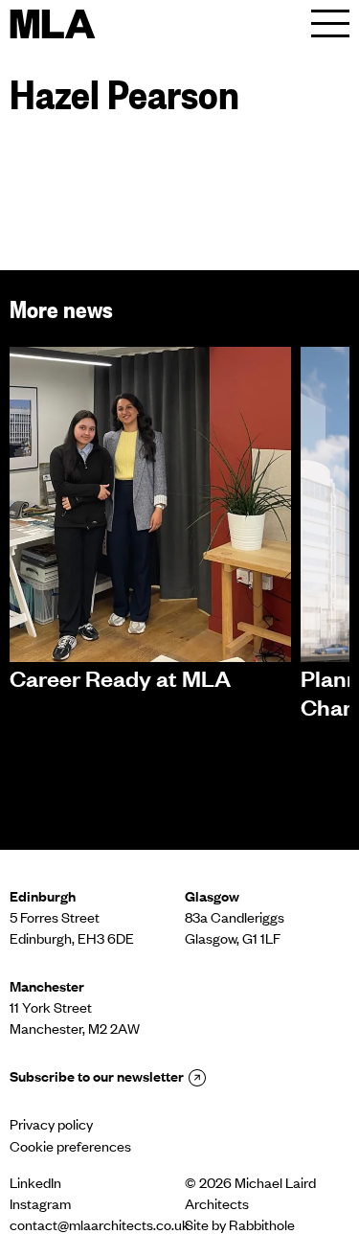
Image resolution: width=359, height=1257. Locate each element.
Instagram (40, 1206)
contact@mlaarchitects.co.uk (92, 1227)
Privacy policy (51, 1126)
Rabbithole (262, 1227)
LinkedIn (35, 1185)
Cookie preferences (70, 1148)
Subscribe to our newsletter (97, 1078)
